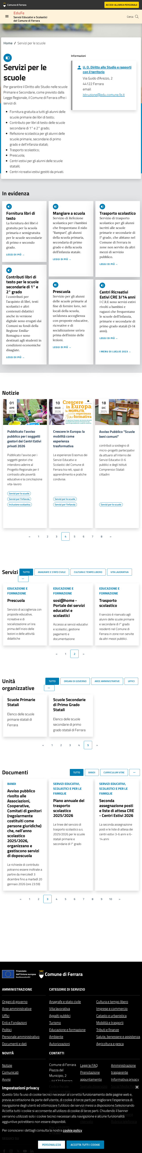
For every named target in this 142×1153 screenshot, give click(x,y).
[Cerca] (137, 17)
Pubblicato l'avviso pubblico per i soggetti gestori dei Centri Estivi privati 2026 (24, 438)
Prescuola (61, 291)
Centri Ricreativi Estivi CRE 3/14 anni (117, 294)
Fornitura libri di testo (20, 215)
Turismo (55, 1022)
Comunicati (10, 1072)
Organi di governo (15, 1001)
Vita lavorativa (59, 1008)
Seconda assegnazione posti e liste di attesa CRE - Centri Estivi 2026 (116, 807)
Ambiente (56, 1036)
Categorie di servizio (67, 989)
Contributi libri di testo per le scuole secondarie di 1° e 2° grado (22, 284)
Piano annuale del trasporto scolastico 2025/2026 (68, 807)
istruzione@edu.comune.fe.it (104, 94)
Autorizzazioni (59, 1043)
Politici (7, 1029)
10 (110, 899)
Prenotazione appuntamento (91, 1076)
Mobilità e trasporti (109, 1022)
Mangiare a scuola (69, 213)
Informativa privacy (125, 1079)
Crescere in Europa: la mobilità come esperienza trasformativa (69, 438)
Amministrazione (17, 989)
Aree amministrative (17, 1008)
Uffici (5, 1015)
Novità (8, 1053)
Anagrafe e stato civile (65, 1001)
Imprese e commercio (112, 1008)
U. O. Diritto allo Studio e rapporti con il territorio (107, 69)
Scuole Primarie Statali (21, 702)
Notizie (7, 1065)
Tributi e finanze (107, 1029)
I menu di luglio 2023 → (115, 351)
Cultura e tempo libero (112, 1001)
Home (7, 43)
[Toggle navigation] (7, 16)
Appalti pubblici (59, 1015)
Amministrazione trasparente (123, 1069)
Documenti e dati (14, 1043)
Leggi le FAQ (89, 1065)
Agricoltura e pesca (110, 1043)
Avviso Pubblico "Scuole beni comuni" (117, 434)
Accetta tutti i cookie (85, 1145)
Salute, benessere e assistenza (118, 1036)
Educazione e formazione (67, 1029)
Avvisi (6, 1079)
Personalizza (51, 1145)
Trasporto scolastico (118, 213)
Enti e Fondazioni (14, 1022)
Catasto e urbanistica (111, 1015)
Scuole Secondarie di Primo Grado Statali (69, 704)
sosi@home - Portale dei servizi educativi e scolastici (69, 607)
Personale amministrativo (20, 1036)
